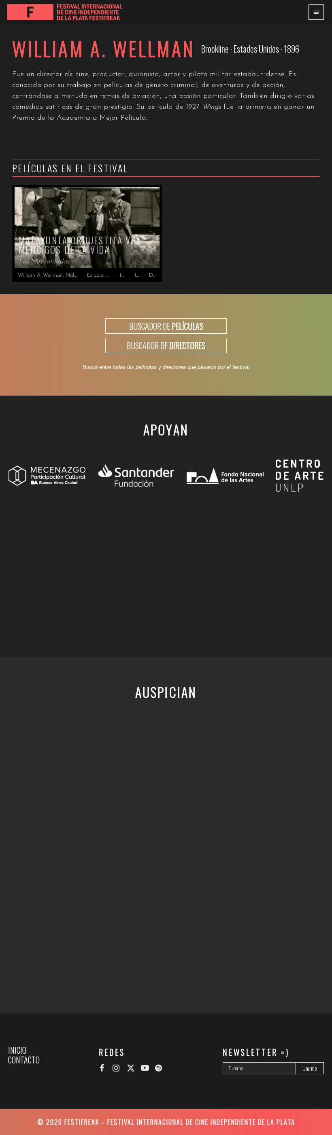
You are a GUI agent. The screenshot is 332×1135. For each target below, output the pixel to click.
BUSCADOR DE (166, 326)
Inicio (17, 1050)
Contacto (24, 1060)
